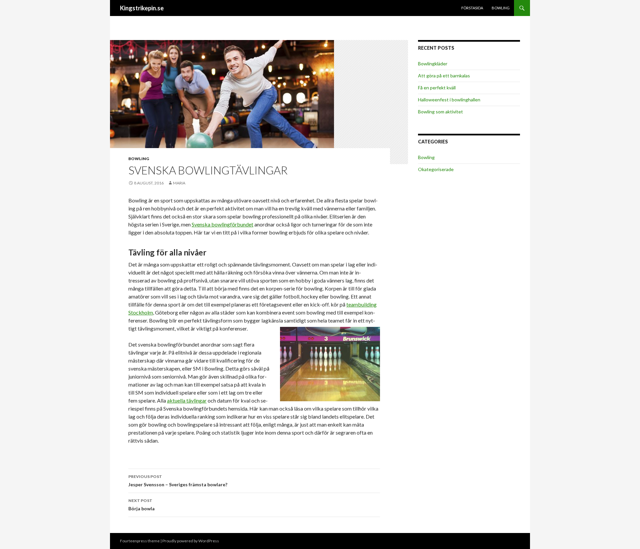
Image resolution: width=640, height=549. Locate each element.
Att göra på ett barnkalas (444, 75)
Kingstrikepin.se (142, 8)
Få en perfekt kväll (437, 87)
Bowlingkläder (432, 63)
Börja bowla (141, 504)
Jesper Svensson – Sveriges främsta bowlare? (177, 480)
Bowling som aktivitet (440, 111)
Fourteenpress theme (140, 540)
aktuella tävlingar (187, 400)
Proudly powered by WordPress (190, 540)
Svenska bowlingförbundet (222, 224)
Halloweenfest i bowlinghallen (449, 99)
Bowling (501, 8)
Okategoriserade (436, 169)
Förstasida (472, 8)
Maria (179, 182)
